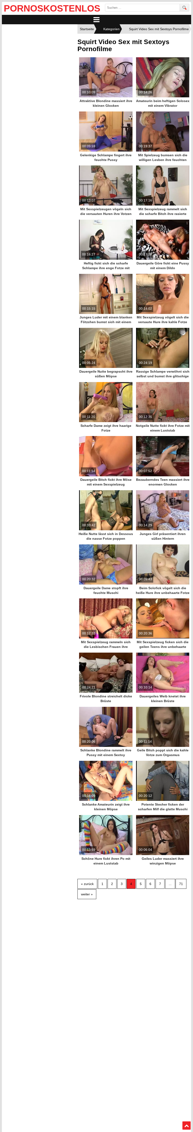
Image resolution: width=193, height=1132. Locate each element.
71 (181, 884)
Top (186, 1125)
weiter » (87, 894)
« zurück (87, 884)
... (170, 884)
